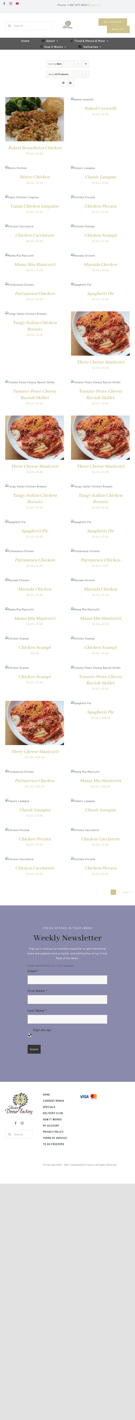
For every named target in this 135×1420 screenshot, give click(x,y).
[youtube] (17, 3)
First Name (37, 991)
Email (33, 971)
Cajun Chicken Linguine (35, 206)
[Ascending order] (85, 63)
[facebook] (4, 3)
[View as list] (70, 82)
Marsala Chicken (100, 265)
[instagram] (10, 3)
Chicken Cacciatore (34, 235)
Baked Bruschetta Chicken (34, 148)
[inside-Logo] (19, 1093)
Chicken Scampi (100, 235)
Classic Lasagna (100, 177)
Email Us (95, 5)
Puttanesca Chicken (34, 294)
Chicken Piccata (100, 206)
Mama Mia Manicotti (34, 265)
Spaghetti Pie (100, 294)
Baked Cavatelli (100, 109)
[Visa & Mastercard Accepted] (88, 1093)
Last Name (37, 1010)
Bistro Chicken (35, 177)
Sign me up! (42, 1030)
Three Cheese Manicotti (100, 362)
